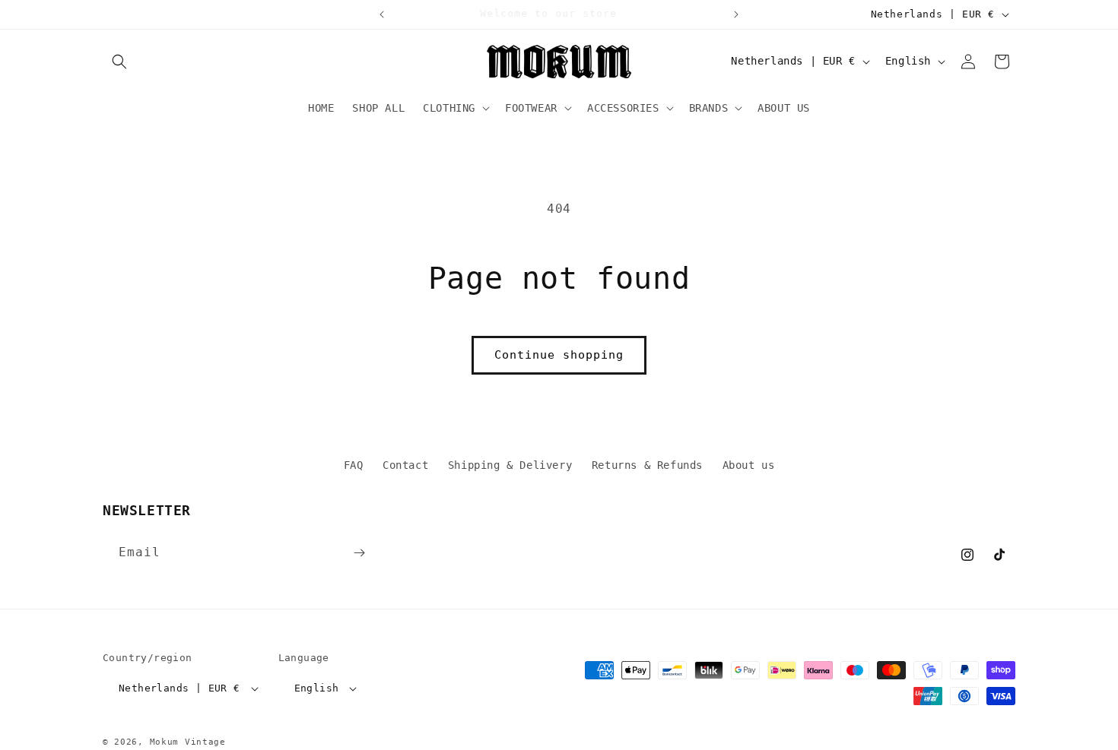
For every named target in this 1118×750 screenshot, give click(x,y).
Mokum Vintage (188, 742)
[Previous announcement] (382, 14)
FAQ (354, 465)
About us (749, 465)
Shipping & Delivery (510, 465)
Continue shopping (559, 355)
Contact (405, 465)
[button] (119, 61)
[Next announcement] (736, 14)
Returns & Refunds (647, 465)
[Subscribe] (359, 553)
